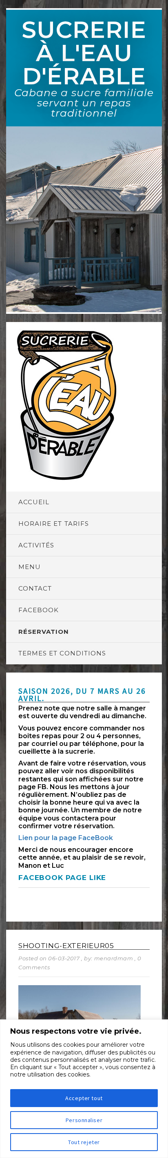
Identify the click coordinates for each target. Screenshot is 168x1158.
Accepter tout (83, 1098)
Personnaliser (84, 1120)
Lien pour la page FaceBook (65, 838)
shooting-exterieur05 (66, 945)
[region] (84, 1088)
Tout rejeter (84, 1142)
